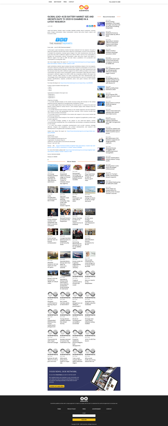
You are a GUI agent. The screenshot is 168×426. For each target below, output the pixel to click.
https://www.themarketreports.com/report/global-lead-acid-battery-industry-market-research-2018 (71, 62)
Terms (59, 409)
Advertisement (96, 409)
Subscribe (84, 419)
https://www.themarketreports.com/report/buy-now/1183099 (76, 83)
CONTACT (71, 2)
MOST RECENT (57, 2)
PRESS (65, 2)
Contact (109, 409)
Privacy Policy (71, 409)
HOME (50, 2)
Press (84, 409)
